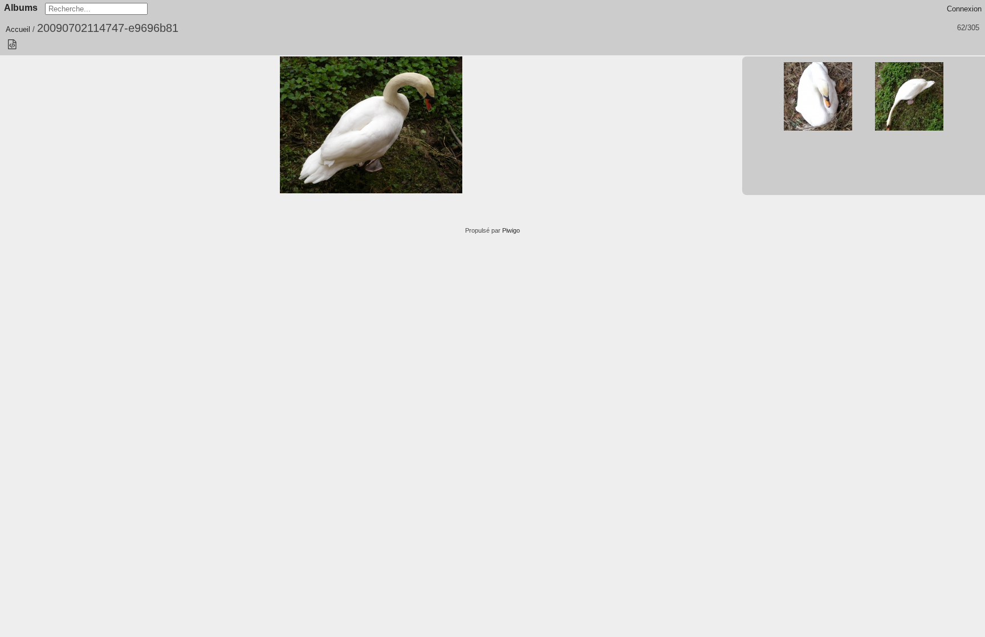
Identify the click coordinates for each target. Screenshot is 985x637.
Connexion (964, 9)
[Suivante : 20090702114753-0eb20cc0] (909, 96)
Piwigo (511, 230)
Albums (21, 8)
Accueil (18, 29)
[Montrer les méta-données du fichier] (12, 45)
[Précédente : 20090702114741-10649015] (818, 96)
